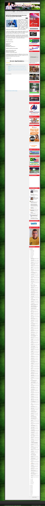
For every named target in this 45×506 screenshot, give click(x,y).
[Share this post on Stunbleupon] (11, 61)
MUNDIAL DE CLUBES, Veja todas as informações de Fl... (34, 264)
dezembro (32, 250)
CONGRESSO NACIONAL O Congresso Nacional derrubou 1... (35, 458)
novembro (32, 251)
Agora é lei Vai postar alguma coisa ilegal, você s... (34, 311)
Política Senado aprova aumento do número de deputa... (34, 346)
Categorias (11, 10)
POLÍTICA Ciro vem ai (33, 284)
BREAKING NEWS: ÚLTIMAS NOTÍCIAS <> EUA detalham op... (35, 401)
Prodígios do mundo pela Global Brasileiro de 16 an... (34, 285)
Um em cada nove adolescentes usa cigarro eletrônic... (34, 472)
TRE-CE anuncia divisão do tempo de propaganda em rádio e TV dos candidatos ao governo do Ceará (34, 202)
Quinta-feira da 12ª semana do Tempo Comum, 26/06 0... (34, 347)
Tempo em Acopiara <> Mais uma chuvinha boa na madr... (34, 418)
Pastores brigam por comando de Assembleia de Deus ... (34, 272)
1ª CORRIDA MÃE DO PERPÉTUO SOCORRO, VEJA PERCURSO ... (34, 442)
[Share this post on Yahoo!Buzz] (21, 61)
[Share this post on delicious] (17, 61)
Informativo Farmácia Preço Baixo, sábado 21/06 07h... (34, 425)
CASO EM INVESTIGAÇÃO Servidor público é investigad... (34, 382)
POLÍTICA (9, 13)
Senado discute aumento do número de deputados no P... (35, 372)
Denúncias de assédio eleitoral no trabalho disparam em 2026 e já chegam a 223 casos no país (34, 195)
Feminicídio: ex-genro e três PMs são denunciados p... (34, 356)
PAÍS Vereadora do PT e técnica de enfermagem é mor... (34, 453)
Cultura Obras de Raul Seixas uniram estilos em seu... (34, 289)
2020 (30, 490)
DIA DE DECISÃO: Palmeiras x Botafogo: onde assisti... (34, 308)
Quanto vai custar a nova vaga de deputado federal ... (34, 334)
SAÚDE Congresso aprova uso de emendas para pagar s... (34, 473)
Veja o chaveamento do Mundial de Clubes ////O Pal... (34, 291)
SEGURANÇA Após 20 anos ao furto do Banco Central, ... (35, 258)
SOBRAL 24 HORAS (33, 189)
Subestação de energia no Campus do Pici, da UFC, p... (34, 360)
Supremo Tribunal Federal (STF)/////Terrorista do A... (33, 454)
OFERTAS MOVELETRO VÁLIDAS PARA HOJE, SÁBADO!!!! (34, 306)
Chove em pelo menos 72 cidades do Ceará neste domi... (34, 299)
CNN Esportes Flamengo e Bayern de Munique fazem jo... (34, 292)
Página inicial (7, 1)
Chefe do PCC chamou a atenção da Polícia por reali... (34, 332)
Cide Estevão (32, 201)
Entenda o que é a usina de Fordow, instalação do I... (34, 396)
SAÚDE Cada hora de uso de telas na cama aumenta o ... (34, 428)
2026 (30, 248)
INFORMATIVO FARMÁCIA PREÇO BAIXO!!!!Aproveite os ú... (34, 304)
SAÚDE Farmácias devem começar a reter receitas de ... (34, 387)
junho (31, 257)
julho (31, 256)
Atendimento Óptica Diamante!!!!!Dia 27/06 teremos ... (34, 373)
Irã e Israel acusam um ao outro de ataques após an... (34, 389)
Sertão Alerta (32, 207)
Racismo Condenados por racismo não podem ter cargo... (34, 435)
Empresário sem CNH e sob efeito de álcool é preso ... (34, 468)
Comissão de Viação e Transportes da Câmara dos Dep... (34, 410)
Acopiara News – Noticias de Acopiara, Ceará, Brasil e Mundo (34, 204)
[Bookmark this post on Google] (15, 61)
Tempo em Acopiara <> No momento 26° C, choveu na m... (35, 303)
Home (6, 13)
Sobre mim (16, 10)
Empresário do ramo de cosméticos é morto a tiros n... (34, 358)
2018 (30, 492)
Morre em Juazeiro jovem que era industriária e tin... (34, 406)
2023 (30, 486)
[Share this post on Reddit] (14, 61)
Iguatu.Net (32, 212)
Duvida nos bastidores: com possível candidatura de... (34, 432)
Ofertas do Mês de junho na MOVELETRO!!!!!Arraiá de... (34, 416)
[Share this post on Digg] (13, 61)
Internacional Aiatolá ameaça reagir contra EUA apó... (34, 466)
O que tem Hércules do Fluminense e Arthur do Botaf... (34, 427)
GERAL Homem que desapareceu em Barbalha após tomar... (34, 470)
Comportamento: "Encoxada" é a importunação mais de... (34, 411)
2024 (30, 485)
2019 (30, 491)
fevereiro (32, 482)
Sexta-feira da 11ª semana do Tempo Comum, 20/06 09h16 (34, 447)
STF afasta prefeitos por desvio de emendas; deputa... (34, 323)
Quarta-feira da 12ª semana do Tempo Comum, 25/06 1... (34, 370)
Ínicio (6, 10)
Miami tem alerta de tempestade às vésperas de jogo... (34, 361)
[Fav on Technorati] (19, 61)
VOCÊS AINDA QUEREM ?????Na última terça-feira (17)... (34, 335)
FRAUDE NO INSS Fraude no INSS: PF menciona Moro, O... (35, 325)
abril (31, 480)
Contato (20, 10)
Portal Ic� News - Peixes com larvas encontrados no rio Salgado (34, 218)
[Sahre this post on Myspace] (22, 61)
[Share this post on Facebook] (10, 61)
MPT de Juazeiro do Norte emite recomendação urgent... (34, 380)
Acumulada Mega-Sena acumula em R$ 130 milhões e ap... (35, 430)
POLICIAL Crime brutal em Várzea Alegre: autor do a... (34, 318)
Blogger (35, 497)
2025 (30, 249)
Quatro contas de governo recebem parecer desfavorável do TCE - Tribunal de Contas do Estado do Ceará (34, 216)
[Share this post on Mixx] (18, 61)
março (31, 481)
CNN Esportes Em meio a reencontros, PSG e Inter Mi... (35, 294)
